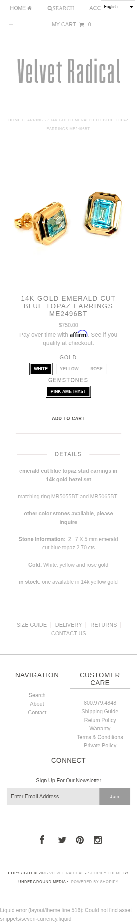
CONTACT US (68, 633)
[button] (118, 6)
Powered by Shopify (94, 882)
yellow (69, 368)
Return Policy (100, 720)
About (37, 704)
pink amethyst (68, 391)
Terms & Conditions (100, 737)
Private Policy (100, 745)
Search (37, 695)
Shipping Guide (99, 711)
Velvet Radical (66, 873)
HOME (18, 8)
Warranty (99, 728)
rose (96, 368)
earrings (35, 120)
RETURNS (103, 625)
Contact (37, 712)
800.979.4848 (100, 703)
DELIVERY (68, 625)
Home (14, 120)
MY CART (71, 24)
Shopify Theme (105, 873)
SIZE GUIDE (32, 625)
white (41, 368)
